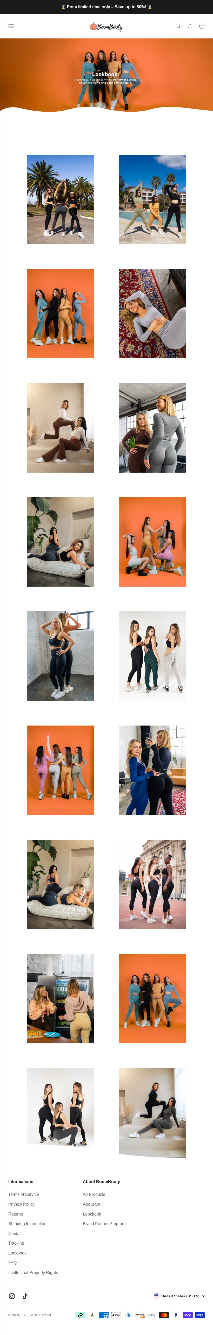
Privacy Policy (21, 1204)
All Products (94, 1194)
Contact (15, 1233)
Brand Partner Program (104, 1224)
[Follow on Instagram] (11, 1296)
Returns (15, 1214)
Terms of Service (23, 1194)
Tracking (16, 1243)
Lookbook (17, 1253)
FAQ (12, 1262)
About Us (91, 1204)
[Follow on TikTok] (25, 1296)
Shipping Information (27, 1224)
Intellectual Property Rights (33, 1272)
